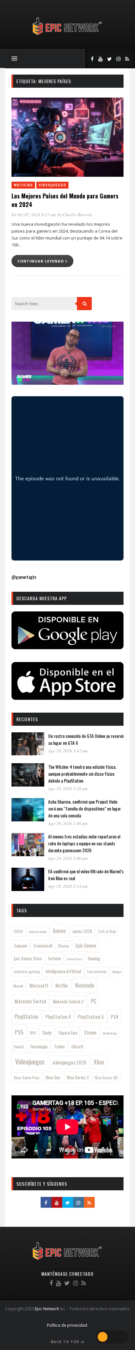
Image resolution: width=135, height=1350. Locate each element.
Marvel (18, 986)
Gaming (94, 958)
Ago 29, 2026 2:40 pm (67, 823)
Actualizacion (38, 931)
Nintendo (84, 985)
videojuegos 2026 (69, 1062)
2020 (18, 931)
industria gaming (27, 971)
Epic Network (47, 1309)
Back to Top (66, 1341)
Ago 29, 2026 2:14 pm (67, 886)
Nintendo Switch (30, 1001)
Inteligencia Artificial (63, 971)
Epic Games (85, 945)
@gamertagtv (23, 576)
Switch (19, 1046)
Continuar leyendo (41, 261)
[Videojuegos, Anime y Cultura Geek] (68, 36)
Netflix (61, 985)
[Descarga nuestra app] (67, 647)
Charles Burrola (77, 214)
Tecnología (39, 1046)
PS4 (115, 1016)
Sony (46, 1032)
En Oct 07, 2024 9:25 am (33, 214)
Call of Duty (107, 931)
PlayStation (26, 1016)
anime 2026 (82, 931)
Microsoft (38, 985)
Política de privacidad (67, 1325)
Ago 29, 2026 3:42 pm (67, 751)
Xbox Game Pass (27, 1077)
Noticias (23, 185)
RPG (33, 1033)
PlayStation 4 (58, 1016)
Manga (116, 971)
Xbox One (53, 1077)
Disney (63, 946)
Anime (59, 931)
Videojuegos (52, 185)
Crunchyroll (42, 945)
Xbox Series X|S (106, 1077)
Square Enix (67, 1032)
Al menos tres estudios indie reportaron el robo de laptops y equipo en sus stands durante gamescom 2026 (84, 843)
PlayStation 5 (91, 1016)
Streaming (110, 1033)
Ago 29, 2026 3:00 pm (67, 858)
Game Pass (74, 958)
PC (93, 1001)
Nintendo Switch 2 (68, 1001)
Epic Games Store (28, 958)
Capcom (20, 945)
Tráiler (59, 1046)
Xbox (99, 1062)
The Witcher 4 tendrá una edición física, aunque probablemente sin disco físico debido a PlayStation (82, 773)
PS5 (19, 1032)
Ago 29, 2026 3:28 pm (67, 788)
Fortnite (54, 958)
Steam (90, 1032)
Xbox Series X (78, 1077)
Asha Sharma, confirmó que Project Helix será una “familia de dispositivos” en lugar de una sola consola (84, 808)
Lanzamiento (97, 971)
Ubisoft (77, 1046)
